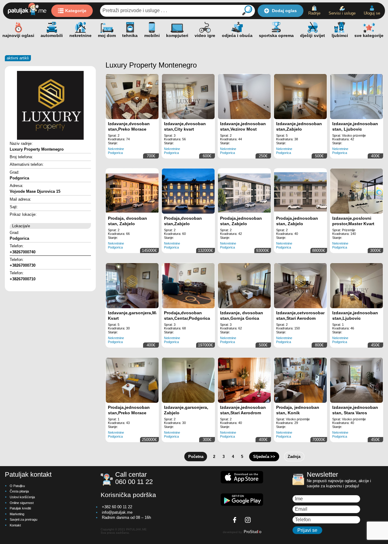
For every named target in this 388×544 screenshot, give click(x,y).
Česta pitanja (19, 491)
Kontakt (15, 525)
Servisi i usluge (342, 13)
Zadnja (294, 456)
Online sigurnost (22, 503)
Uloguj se (372, 13)
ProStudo (252, 531)
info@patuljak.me (117, 512)
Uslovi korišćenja (22, 497)
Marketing (17, 514)
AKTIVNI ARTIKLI (18, 58)
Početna (195, 456)
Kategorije (75, 10)
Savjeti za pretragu (23, 519)
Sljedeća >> (264, 456)
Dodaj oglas (284, 10)
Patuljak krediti (20, 508)
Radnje (314, 13)
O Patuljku (17, 486)
